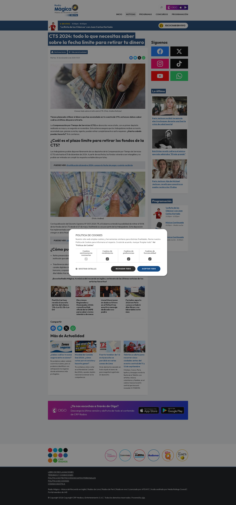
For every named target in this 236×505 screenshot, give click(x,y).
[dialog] (118, 252)
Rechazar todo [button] (123, 268)
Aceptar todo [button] (149, 268)
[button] (86, 268)
